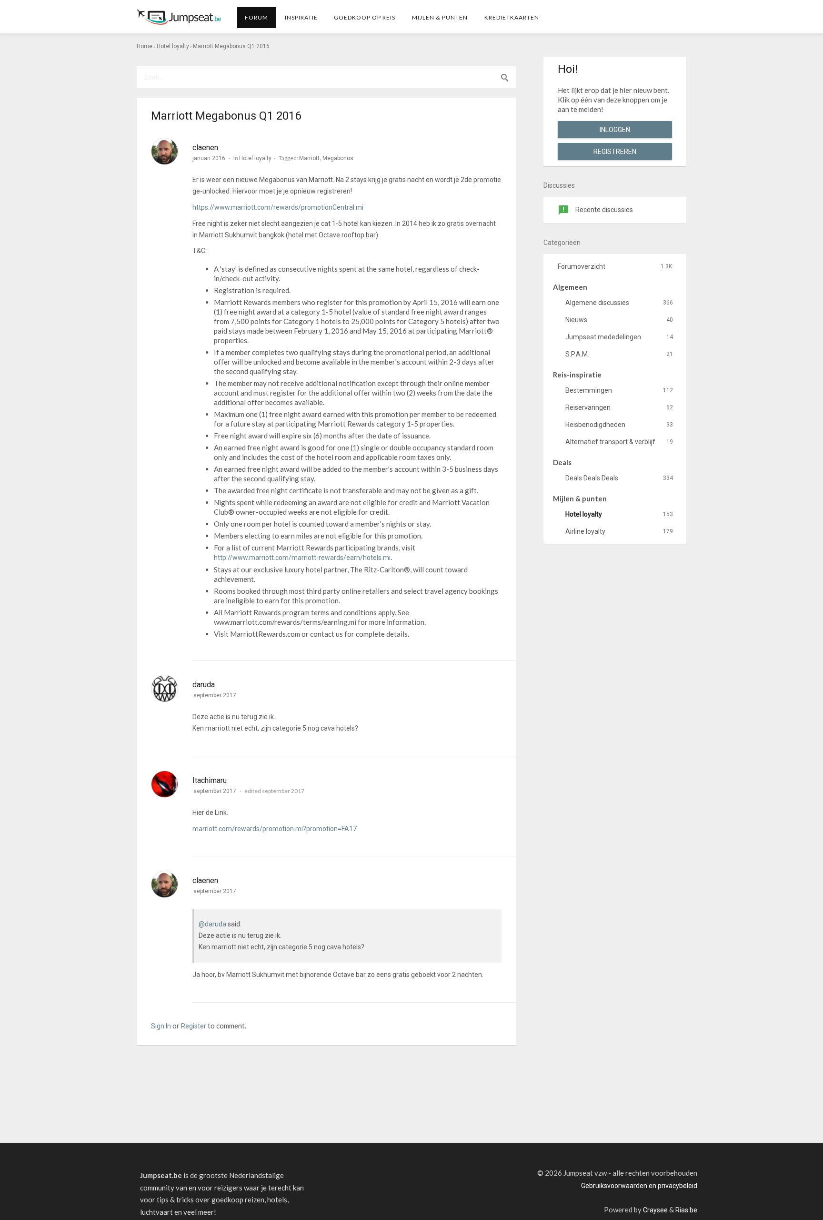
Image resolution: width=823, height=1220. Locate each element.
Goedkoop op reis (364, 17)
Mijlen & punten (440, 17)
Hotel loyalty (255, 158)
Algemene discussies (619, 302)
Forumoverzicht (615, 266)
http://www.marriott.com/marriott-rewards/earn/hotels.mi (302, 557)
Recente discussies (603, 210)
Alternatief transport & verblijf (619, 442)
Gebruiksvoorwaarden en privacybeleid (639, 1186)
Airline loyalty (619, 531)
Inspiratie (301, 17)
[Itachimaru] (164, 784)
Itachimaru (209, 780)
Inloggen (615, 129)
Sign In (161, 1026)
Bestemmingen (619, 390)
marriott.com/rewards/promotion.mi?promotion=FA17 (274, 829)
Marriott (309, 158)
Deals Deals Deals (619, 478)
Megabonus (337, 158)
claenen (205, 147)
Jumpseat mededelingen (619, 337)
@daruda (212, 924)
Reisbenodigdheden (619, 424)
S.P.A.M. (619, 354)
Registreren (614, 151)
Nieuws (619, 320)
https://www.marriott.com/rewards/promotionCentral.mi (277, 207)
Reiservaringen (619, 407)
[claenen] (164, 151)
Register (193, 1026)
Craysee (655, 1210)
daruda (203, 684)
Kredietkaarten (511, 17)
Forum (256, 17)
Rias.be (686, 1210)
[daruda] (164, 688)
